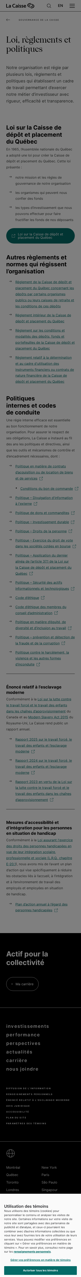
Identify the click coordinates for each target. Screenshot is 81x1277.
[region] (40, 1235)
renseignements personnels (32, 1251)
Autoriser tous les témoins (40, 1270)
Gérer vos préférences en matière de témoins (40, 1260)
